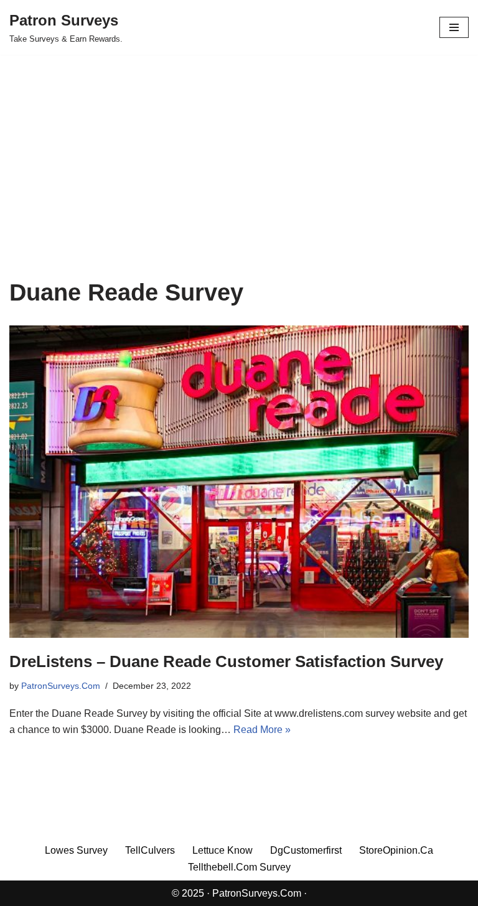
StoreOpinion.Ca (396, 850)
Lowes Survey (76, 850)
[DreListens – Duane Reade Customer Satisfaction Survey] (239, 481)
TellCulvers (150, 850)
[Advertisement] (239, 185)
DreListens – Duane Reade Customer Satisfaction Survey (226, 661)
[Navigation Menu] (454, 27)
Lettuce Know (222, 850)
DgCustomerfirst (306, 850)
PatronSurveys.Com (60, 686)
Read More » (262, 729)
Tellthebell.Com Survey (239, 867)
